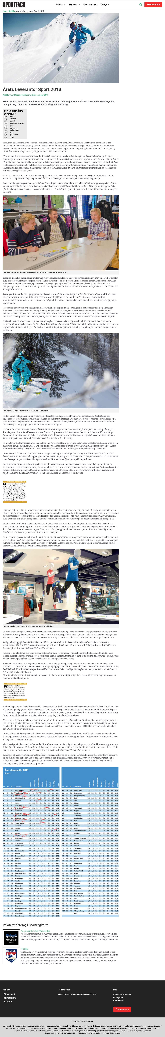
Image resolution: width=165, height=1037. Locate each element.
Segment (73, 4)
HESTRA (25, 949)
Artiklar (59, 4)
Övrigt (104, 4)
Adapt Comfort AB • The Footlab (35, 931)
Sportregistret (90, 4)
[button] (64, 4)
